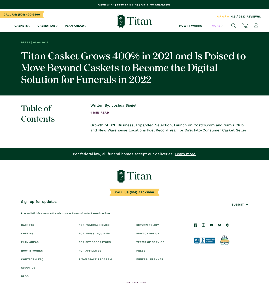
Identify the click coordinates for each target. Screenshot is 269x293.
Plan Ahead (30, 242)
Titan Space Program (95, 259)
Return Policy (147, 224)
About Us (28, 267)
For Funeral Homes (94, 224)
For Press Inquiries (94, 233)
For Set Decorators (95, 242)
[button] (21, 26)
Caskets (27, 224)
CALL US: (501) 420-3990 (22, 14)
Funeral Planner (149, 259)
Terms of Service (150, 242)
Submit (237, 204)
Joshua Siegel (123, 105)
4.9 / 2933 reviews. (246, 16)
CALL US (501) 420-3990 (134, 192)
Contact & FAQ (32, 259)
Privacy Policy (148, 233)
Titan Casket (139, 282)
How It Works (32, 250)
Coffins (27, 233)
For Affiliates (90, 250)
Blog (25, 276)
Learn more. (185, 154)
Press (141, 250)
